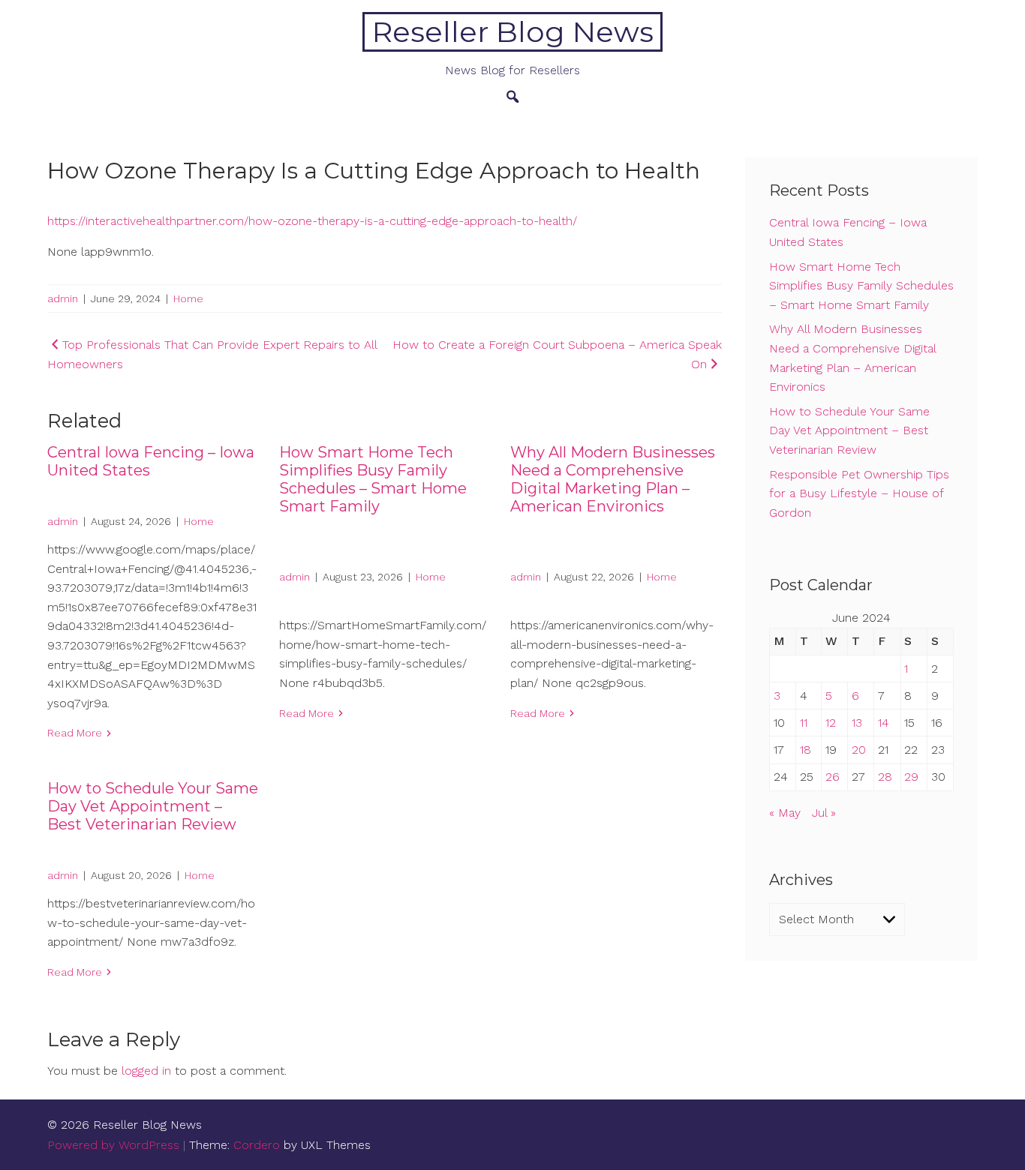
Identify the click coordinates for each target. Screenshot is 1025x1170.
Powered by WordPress (113, 1145)
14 (883, 723)
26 (832, 777)
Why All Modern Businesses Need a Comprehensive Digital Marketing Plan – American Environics (612, 479)
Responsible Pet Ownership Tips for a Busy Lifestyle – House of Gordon (859, 493)
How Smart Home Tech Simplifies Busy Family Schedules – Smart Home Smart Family (373, 479)
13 (857, 723)
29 (911, 777)
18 (805, 749)
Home (188, 298)
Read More (74, 733)
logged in (146, 1071)
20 (859, 749)
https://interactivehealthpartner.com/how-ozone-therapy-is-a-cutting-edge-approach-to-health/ (312, 221)
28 (885, 777)
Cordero (256, 1145)
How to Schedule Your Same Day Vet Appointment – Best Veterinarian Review (152, 806)
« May (785, 813)
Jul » (824, 813)
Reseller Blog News (513, 32)
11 (803, 723)
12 (830, 723)
